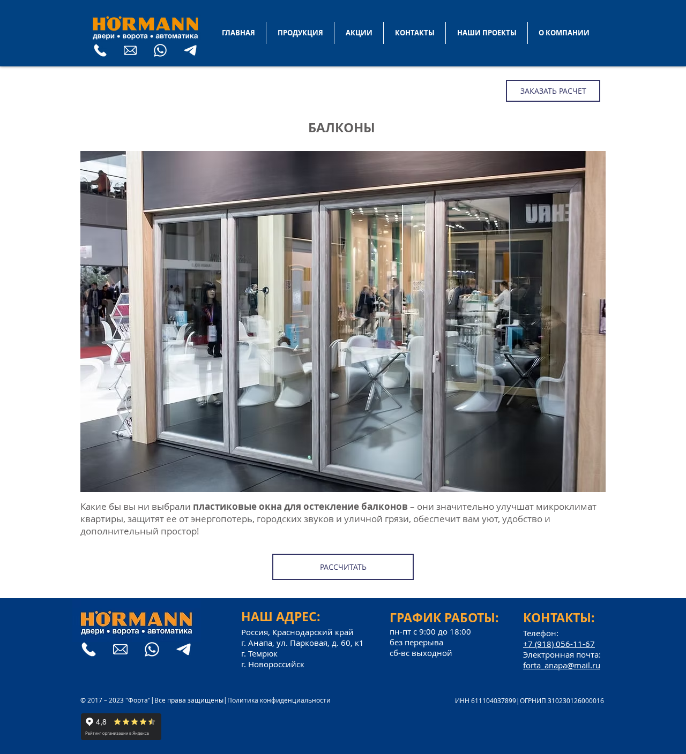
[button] (343, 321)
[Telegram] (190, 50)
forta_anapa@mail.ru (561, 665)
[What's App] (160, 50)
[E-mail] (130, 50)
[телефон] (100, 50)
